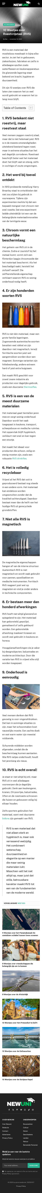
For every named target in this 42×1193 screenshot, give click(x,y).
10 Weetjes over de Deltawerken (16, 1051)
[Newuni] (22, 3)
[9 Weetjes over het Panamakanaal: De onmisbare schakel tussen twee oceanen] (21, 919)
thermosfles (30, 387)
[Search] (38, 3)
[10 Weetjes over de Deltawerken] (21, 1037)
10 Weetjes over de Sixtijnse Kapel (17, 1079)
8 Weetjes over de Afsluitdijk (15, 994)
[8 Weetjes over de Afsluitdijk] (21, 981)
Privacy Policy (6, 1174)
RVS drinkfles (19, 458)
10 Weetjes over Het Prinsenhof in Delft (19, 1023)
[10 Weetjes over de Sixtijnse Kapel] (21, 1065)
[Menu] (3, 3)
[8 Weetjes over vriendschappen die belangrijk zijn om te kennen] (21, 950)
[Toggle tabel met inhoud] (29, 108)
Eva (6, 39)
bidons (5, 818)
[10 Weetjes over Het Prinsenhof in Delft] (21, 1009)
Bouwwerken (9, 24)
